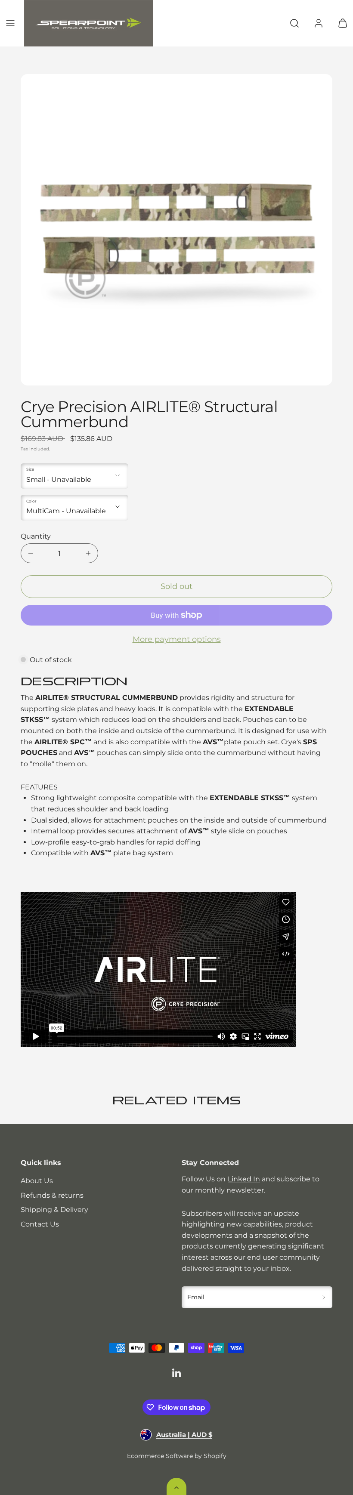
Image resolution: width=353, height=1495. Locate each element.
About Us (37, 1181)
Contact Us (40, 1224)
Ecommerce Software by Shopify (176, 1455)
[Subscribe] (324, 1297)
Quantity (36, 536)
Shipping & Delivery (54, 1209)
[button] (10, 23)
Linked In (244, 1179)
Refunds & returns (52, 1195)
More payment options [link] (177, 639)
